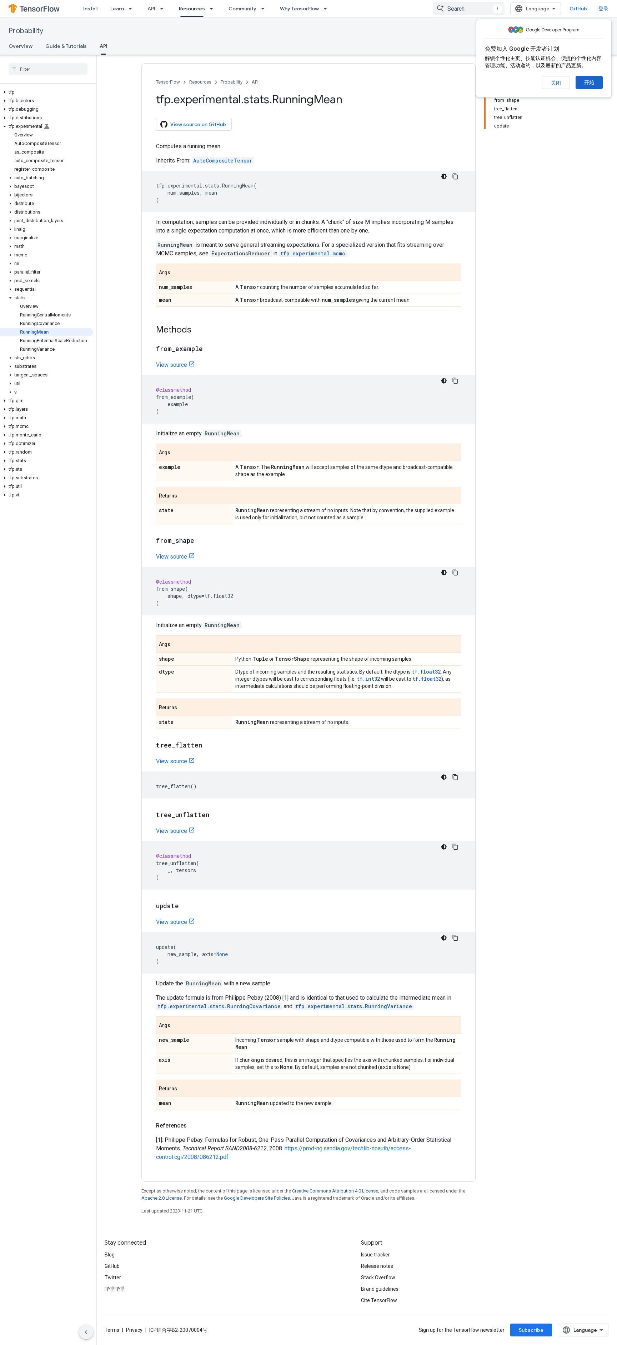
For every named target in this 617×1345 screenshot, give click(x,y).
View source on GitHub (198, 124)
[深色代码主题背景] (444, 176)
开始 (589, 82)
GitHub (578, 8)
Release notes (377, 1266)
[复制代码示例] (455, 176)
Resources (192, 8)
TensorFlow (168, 82)
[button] (46, 92)
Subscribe (531, 1330)
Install (90, 8)
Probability (26, 30)
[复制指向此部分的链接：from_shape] (201, 541)
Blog (110, 1255)
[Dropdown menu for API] (163, 8)
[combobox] (469, 8)
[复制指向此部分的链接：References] (194, 1125)
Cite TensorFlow (379, 1300)
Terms (112, 1330)
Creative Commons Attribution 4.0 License (335, 1191)
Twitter (113, 1277)
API (151, 8)
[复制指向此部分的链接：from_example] (210, 349)
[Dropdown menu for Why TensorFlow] (327, 8)
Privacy (134, 1330)
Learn (117, 8)
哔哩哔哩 (115, 1289)
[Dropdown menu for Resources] (213, 8)
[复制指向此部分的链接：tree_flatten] (209, 745)
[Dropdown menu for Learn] (132, 8)
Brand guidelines (379, 1289)
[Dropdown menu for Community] (265, 8)
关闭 (556, 83)
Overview (20, 46)
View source (171, 364)
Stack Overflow (378, 1277)
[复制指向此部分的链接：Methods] (198, 330)
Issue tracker (375, 1255)
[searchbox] (48, 69)
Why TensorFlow (299, 8)
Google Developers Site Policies (257, 1198)
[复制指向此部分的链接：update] (186, 906)
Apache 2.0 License (161, 1198)
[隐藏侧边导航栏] (86, 1332)
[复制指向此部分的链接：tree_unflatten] (216, 815)
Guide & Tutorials (66, 46)
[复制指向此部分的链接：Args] (177, 273)
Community (242, 8)
